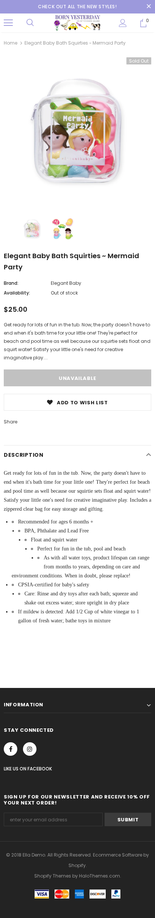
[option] (77, 130)
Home (10, 43)
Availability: (17, 293)
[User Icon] (123, 23)
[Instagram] (29, 749)
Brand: (11, 283)
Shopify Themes (52, 876)
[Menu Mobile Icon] (8, 22)
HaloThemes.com (99, 876)
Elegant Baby (66, 283)
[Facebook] (10, 749)
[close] (148, 6)
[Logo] (77, 22)
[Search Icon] (30, 23)
